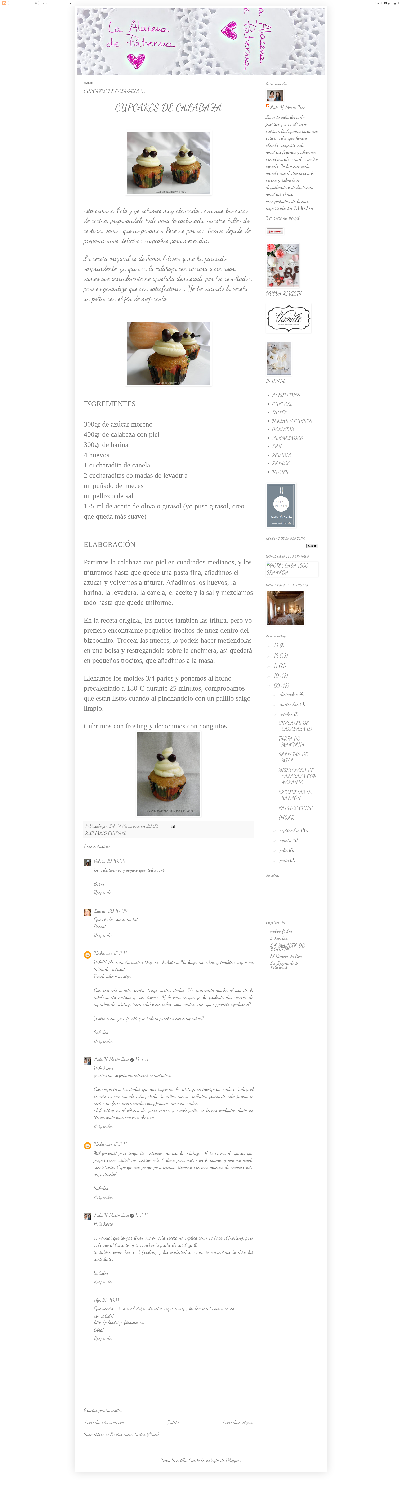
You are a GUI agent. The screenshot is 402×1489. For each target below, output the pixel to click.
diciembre (289, 694)
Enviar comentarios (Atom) (134, 1434)
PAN (277, 446)
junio (285, 860)
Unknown (103, 953)
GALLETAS (283, 429)
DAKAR (286, 818)
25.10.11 (111, 1300)
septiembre (290, 830)
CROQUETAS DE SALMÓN (295, 795)
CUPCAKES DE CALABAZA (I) (295, 726)
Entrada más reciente (104, 1422)
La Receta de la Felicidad (284, 965)
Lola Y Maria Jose (111, 1059)
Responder (103, 892)
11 (276, 666)
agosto (286, 840)
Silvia (99, 861)
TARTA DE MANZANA (291, 742)
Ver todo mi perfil (282, 218)
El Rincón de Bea (286, 956)
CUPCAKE (117, 833)
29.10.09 (115, 861)
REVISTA (281, 455)
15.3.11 (120, 953)
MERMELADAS (287, 438)
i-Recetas (279, 938)
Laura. (100, 911)
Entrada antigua (237, 1422)
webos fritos (281, 931)
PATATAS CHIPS (295, 808)
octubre (287, 714)
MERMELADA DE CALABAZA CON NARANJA (297, 776)
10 (277, 676)
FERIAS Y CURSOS (292, 421)
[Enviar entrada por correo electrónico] (172, 826)
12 (277, 656)
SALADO (281, 463)
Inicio (173, 1422)
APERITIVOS (286, 395)
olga (97, 1300)
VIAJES (280, 472)
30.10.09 (118, 911)
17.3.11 (141, 1215)
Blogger (233, 1460)
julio (284, 850)
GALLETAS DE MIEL (293, 757)
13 (277, 645)
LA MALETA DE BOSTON (287, 947)
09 (277, 686)
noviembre (290, 704)
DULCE (279, 412)
